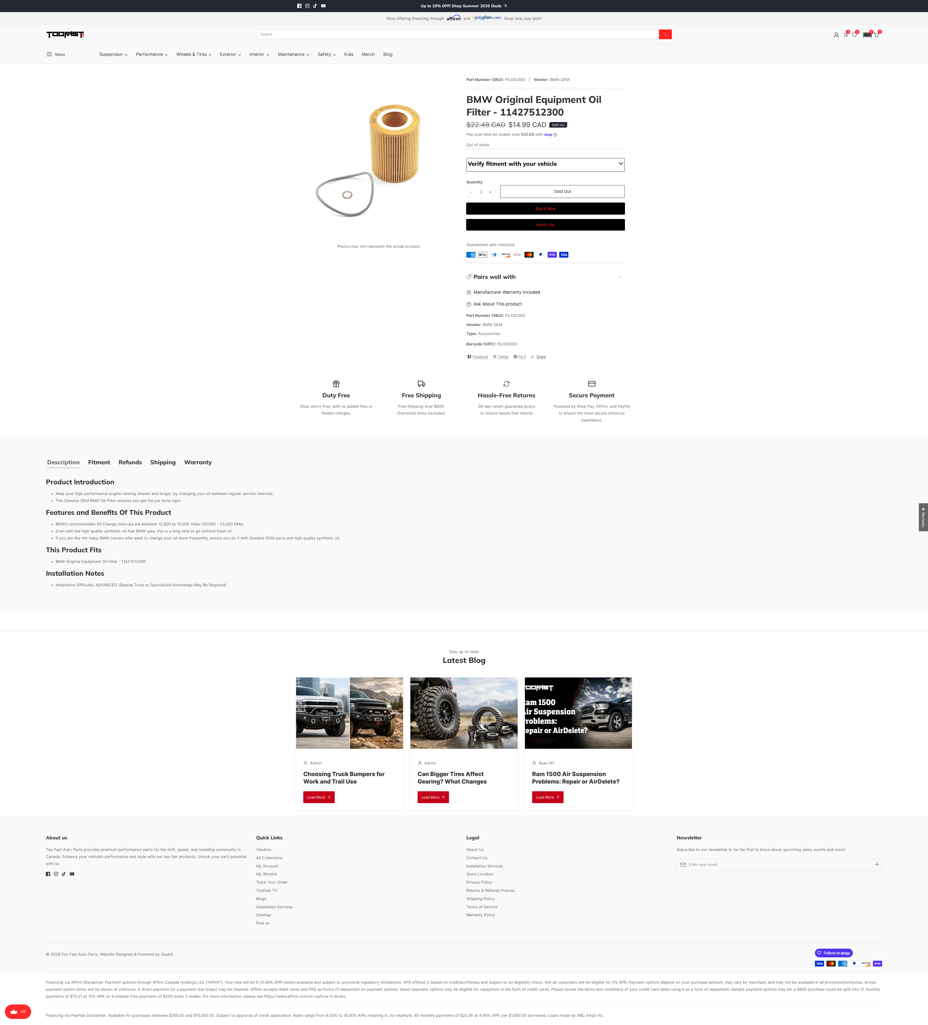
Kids (348, 54)
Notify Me (545, 224)
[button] (867, 35)
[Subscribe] (876, 864)
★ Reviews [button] (923, 517)
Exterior (228, 54)
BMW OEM (492, 325)
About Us (475, 849)
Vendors (263, 849)
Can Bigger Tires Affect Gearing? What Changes (338, 778)
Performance (149, 54)
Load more (316, 797)
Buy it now (546, 208)
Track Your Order (272, 882)
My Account (267, 866)
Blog (387, 54)
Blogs (261, 898)
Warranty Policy (480, 914)
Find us (262, 923)
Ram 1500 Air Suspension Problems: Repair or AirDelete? (461, 778)
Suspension (111, 54)
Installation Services (274, 906)
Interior (256, 54)
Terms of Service (481, 906)
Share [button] (541, 357)
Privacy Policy (479, 882)
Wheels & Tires (191, 54)
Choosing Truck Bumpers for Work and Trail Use (573, 778)
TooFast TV (266, 890)
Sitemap (263, 914)
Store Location (479, 874)
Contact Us (476, 857)
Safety (324, 54)
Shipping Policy (480, 898)
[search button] (665, 34)
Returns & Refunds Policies (490, 890)
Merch (368, 54)
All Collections (269, 857)
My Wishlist (266, 874)
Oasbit (167, 954)
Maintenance (291, 54)
